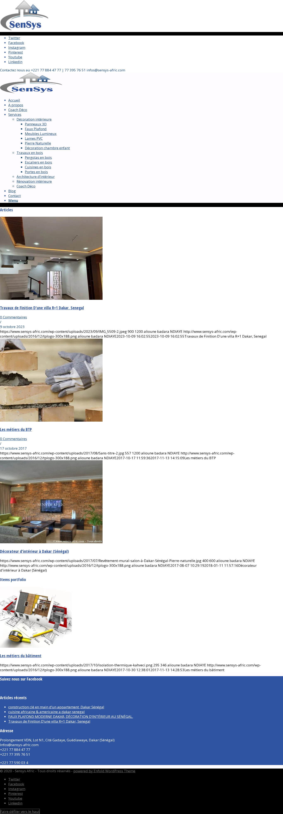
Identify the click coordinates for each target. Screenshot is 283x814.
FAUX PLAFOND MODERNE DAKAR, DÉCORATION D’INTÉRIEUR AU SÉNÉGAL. (70, 716)
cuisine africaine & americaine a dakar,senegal (46, 711)
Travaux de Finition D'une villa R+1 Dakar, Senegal (42, 308)
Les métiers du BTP (16, 429)
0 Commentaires (13, 317)
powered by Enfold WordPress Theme (104, 771)
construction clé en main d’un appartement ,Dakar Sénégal (56, 707)
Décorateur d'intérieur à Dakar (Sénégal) (34, 551)
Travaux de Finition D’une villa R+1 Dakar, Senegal (49, 721)
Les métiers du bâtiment (20, 656)
